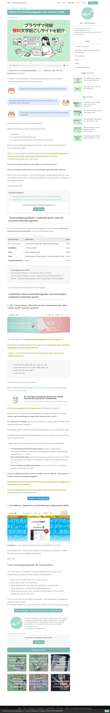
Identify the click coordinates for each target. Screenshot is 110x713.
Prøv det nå (38, 209)
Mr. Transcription (14, 244)
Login (83, 3)
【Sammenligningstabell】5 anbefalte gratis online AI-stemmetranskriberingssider (36, 196)
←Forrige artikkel (12, 633)
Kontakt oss (40, 708)
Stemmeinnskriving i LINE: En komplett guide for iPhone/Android (92, 129)
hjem (58, 3)
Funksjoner (70, 3)
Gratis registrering (80, 56)
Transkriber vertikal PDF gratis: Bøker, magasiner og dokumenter (92, 104)
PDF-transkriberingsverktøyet (17, 390)
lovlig (67, 708)
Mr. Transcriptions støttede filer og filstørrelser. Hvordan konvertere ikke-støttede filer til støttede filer (43, 397)
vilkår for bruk (50, 708)
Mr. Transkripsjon (12, 8)
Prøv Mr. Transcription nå (38, 498)
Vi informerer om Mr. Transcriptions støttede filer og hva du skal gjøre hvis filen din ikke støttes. (46, 401)
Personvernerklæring (31, 711)
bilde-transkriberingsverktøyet (42, 388)
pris (63, 3)
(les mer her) (27, 454)
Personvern (60, 708)
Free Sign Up (93, 3)
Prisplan (77, 60)
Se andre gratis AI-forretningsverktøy (81, 708)
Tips (25, 8)
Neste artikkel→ (22, 633)
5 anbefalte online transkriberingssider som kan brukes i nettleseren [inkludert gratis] (37, 200)
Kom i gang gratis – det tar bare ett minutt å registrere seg (38, 610)
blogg (19, 708)
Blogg (21, 8)
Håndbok (77, 63)
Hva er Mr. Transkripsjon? (82, 46)
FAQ (78, 3)
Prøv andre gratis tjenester (82, 67)
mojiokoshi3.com (32, 626)
